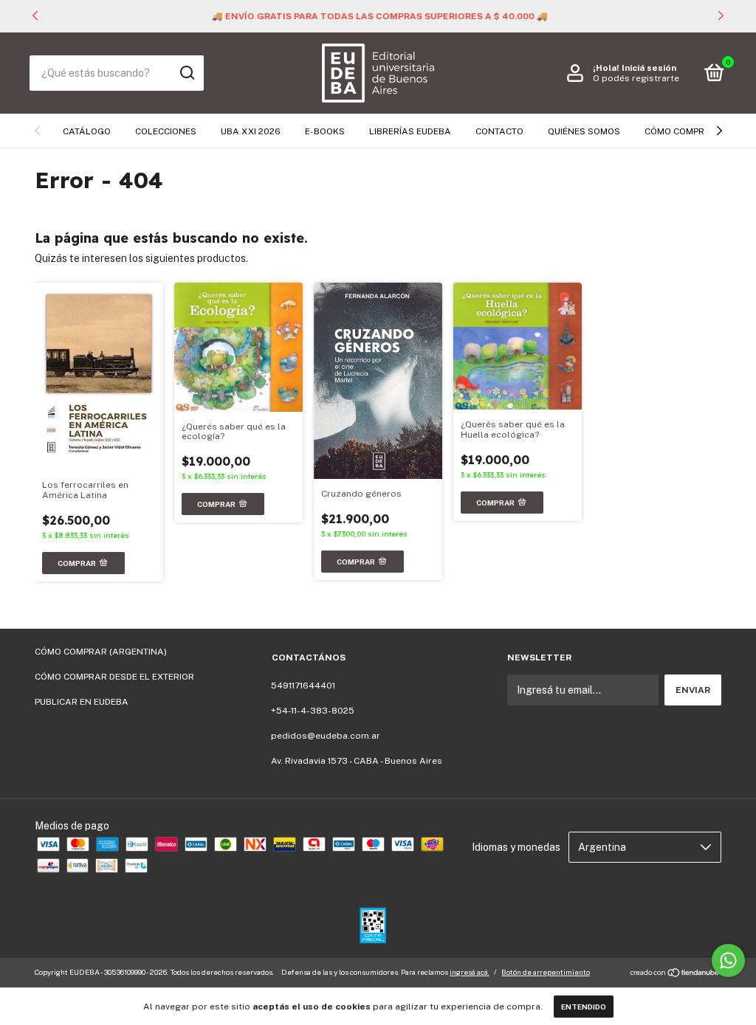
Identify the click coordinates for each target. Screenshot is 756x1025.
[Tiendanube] (675, 974)
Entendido (583, 1006)
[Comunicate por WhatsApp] (728, 960)
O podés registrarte (636, 78)
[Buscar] (186, 73)
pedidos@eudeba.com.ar (325, 736)
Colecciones (165, 131)
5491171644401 (303, 685)
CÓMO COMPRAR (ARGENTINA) (101, 651)
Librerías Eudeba (410, 131)
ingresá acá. (469, 971)
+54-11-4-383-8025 (312, 710)
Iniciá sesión (649, 68)
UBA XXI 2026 (251, 131)
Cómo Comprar (681, 131)
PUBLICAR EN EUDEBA (81, 702)
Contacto (499, 131)
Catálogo (87, 131)
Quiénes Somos (584, 131)
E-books (325, 131)
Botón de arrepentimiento (545, 971)
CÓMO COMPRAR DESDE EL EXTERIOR (114, 677)
